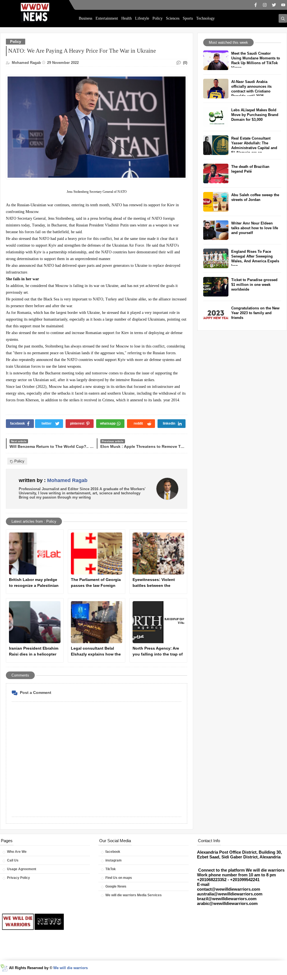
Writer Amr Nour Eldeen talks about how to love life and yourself (254, 228)
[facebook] (255, 5)
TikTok (110, 869)
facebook (112, 852)
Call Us (12, 860)
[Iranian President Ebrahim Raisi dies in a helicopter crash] (35, 622)
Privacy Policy (18, 878)
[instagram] (265, 5)
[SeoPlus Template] (4, 968)
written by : (53, 480)
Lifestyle (142, 18)
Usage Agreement (21, 869)
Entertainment (107, 18)
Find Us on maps (118, 878)
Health (126, 18)
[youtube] (283, 5)
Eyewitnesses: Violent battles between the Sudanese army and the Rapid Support (155, 583)
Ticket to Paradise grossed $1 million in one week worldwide (254, 284)
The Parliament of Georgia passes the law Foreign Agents (96, 583)
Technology (205, 18)
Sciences (172, 18)
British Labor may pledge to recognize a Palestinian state (34, 583)
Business (85, 18)
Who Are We (17, 852)
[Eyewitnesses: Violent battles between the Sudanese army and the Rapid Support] (158, 553)
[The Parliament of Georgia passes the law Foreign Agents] (96, 553)
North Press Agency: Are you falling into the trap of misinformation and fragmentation (158, 651)
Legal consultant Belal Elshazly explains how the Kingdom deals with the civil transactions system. (96, 651)
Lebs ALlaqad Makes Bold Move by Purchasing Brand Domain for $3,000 (254, 115)
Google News (115, 886)
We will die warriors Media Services (133, 895)
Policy (157, 18)
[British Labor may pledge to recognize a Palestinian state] (35, 553)
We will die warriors (70, 968)
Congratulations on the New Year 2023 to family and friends (255, 313)
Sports (188, 18)
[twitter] (274, 5)
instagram (113, 860)
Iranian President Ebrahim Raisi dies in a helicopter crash (33, 651)
